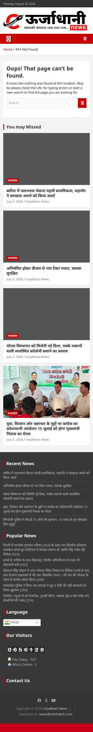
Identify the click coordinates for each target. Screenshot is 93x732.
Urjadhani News (37, 201)
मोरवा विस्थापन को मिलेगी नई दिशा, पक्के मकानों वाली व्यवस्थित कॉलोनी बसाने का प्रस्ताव (44, 348)
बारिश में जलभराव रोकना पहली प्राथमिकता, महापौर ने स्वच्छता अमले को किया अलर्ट (46, 193)
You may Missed (23, 127)
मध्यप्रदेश (12, 180)
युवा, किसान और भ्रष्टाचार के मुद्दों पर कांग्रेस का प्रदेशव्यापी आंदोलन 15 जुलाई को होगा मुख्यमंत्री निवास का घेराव (43, 428)
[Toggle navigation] (8, 39)
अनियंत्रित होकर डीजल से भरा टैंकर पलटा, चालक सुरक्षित (43, 271)
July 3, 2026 (14, 201)
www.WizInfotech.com (55, 714)
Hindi (14, 622)
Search (82, 103)
